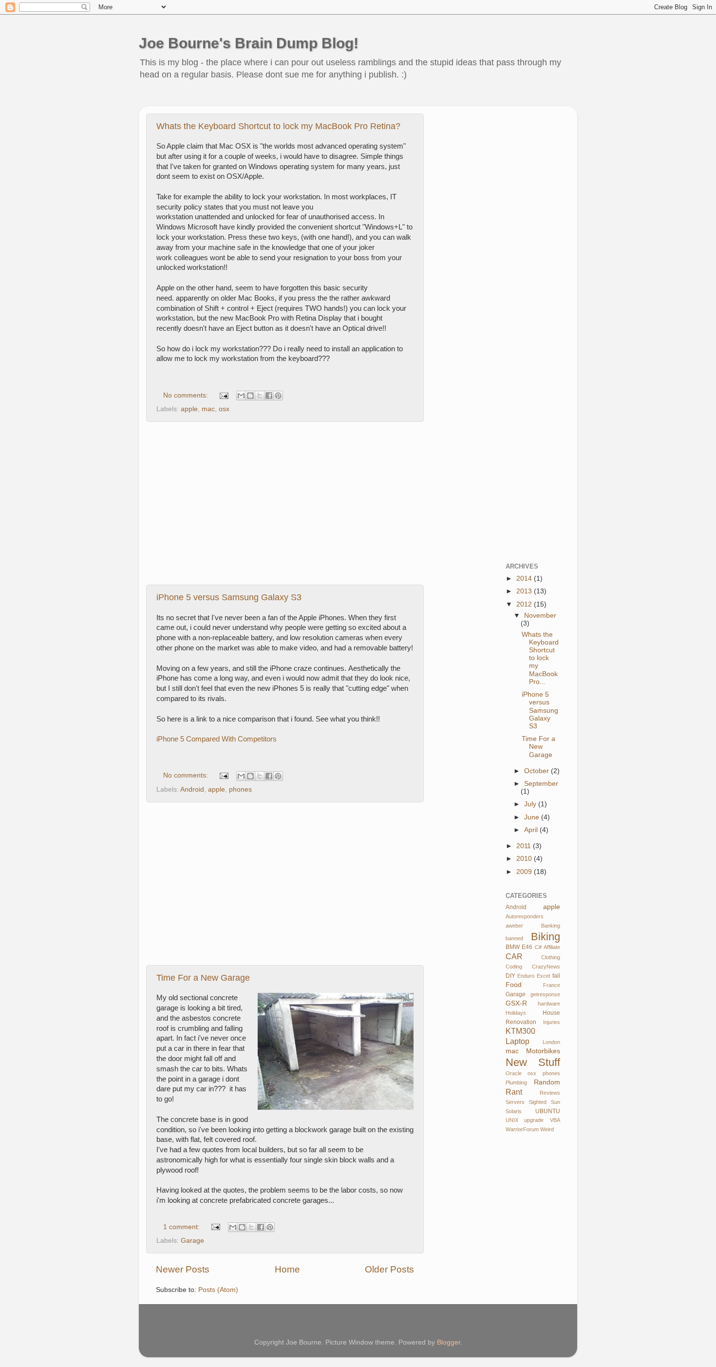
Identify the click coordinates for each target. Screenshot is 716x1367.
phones (240, 789)
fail (556, 975)
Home (287, 1269)
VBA (555, 1120)
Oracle (514, 1073)
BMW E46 (519, 947)
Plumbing (516, 1082)
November (540, 615)
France (551, 985)
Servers (515, 1102)
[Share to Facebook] (269, 395)
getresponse (545, 994)
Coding (514, 966)
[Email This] (241, 395)
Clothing (550, 957)
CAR (514, 956)
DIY (510, 975)
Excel (543, 976)
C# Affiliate (547, 947)
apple (189, 409)
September (541, 783)
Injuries (551, 1022)
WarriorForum (522, 1129)
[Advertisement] (326, 99)
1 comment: (182, 1227)
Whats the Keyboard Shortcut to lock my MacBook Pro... (540, 658)
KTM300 (520, 1030)
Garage (192, 1240)
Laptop (517, 1041)
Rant (514, 1091)
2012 (525, 604)
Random (547, 1082)
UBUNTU (547, 1111)
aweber (514, 926)
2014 (525, 578)
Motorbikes (543, 1051)
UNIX (512, 1120)
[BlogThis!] (250, 395)
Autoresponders (525, 916)
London (551, 1042)
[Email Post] (223, 395)
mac (208, 409)
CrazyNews (546, 966)
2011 (524, 846)
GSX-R (516, 1003)
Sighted (537, 1102)
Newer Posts (182, 1269)
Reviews (550, 1093)
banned (514, 938)
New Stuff (533, 1062)
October (537, 771)
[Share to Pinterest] (278, 395)
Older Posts (389, 1269)
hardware (549, 1003)
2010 (525, 858)
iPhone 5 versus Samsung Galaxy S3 (228, 597)
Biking (545, 936)
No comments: (186, 395)
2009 (525, 871)
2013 (525, 591)
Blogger (448, 1342)
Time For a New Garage (203, 978)
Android (192, 789)
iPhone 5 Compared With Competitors (216, 739)
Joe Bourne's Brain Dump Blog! (248, 43)
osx (224, 409)
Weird (547, 1129)
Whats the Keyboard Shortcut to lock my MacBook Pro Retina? (278, 126)
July (531, 804)
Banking (550, 926)
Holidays (516, 1013)
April (532, 830)
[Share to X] (259, 395)
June (532, 817)
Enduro (525, 976)
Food (514, 984)
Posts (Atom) (218, 1289)
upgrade (534, 1120)
